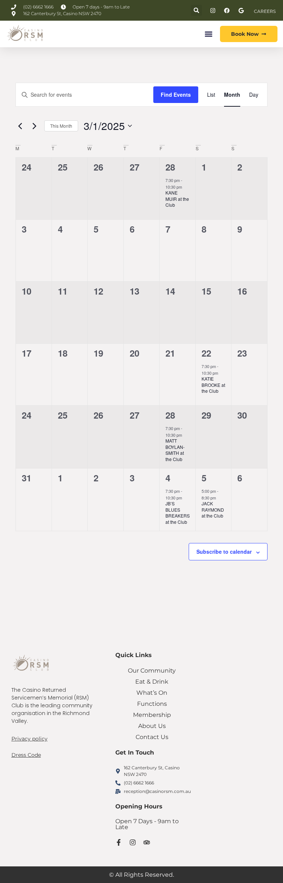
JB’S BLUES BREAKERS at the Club (177, 512)
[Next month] (34, 125)
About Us (152, 725)
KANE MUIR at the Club (177, 198)
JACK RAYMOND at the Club (213, 509)
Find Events (176, 94)
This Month (61, 126)
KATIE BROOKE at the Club (213, 384)
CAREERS (265, 11)
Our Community (152, 670)
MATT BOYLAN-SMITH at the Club (175, 449)
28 (170, 167)
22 (206, 353)
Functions (152, 703)
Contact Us (152, 737)
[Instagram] (132, 842)
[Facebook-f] (118, 842)
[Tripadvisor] (146, 842)
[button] (196, 10)
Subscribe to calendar (224, 551)
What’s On (151, 692)
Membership (152, 714)
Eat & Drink (151, 681)
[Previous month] (19, 125)
